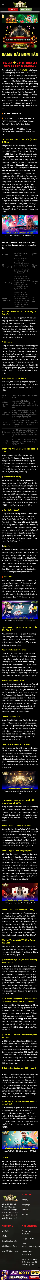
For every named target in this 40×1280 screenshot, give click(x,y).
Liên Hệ (4, 1236)
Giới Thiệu (5, 1231)
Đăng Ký (25, 1200)
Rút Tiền (25, 1215)
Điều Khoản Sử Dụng (9, 1246)
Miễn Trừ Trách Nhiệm (10, 1251)
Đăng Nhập (26, 1205)
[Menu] (3, 3)
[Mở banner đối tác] (20, 1272)
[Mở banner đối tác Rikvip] (20, 1277)
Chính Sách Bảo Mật (9, 1241)
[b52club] (20, 4)
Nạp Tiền (25, 1210)
